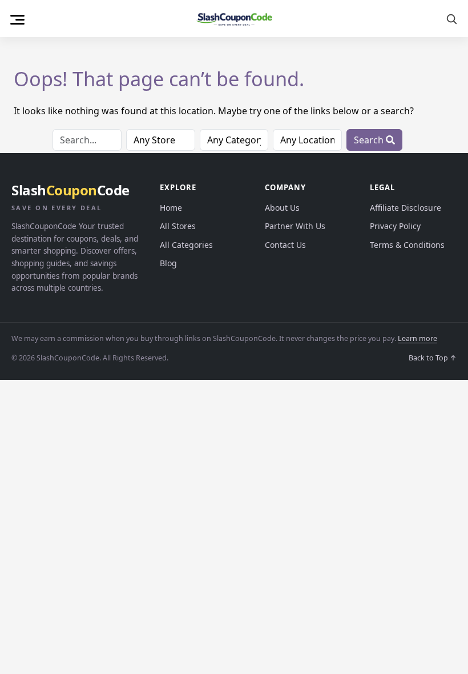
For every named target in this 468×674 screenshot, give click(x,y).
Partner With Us (295, 225)
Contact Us (285, 244)
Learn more (417, 338)
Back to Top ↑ (433, 358)
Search (370, 140)
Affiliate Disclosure (405, 207)
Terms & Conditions (407, 244)
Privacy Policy (395, 225)
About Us (282, 207)
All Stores (178, 225)
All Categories (186, 244)
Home (171, 207)
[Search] (451, 19)
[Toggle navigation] (17, 18)
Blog (168, 263)
